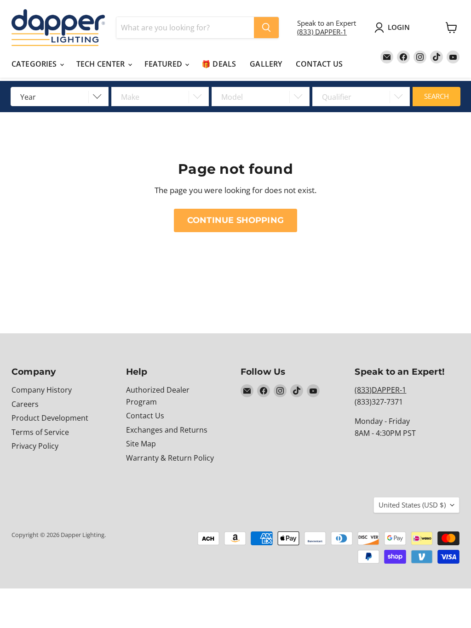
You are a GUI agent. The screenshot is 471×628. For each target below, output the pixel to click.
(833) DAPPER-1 (322, 31)
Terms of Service (40, 432)
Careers (25, 404)
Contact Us (145, 416)
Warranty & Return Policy (170, 458)
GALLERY (266, 64)
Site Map (141, 444)
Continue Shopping (235, 220)
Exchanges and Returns (166, 430)
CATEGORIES (35, 64)
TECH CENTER (101, 64)
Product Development (49, 418)
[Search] (266, 27)
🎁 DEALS (218, 64)
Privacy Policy (34, 446)
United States (412, 504)
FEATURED (164, 64)
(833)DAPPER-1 (380, 390)
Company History (41, 390)
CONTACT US (319, 64)
